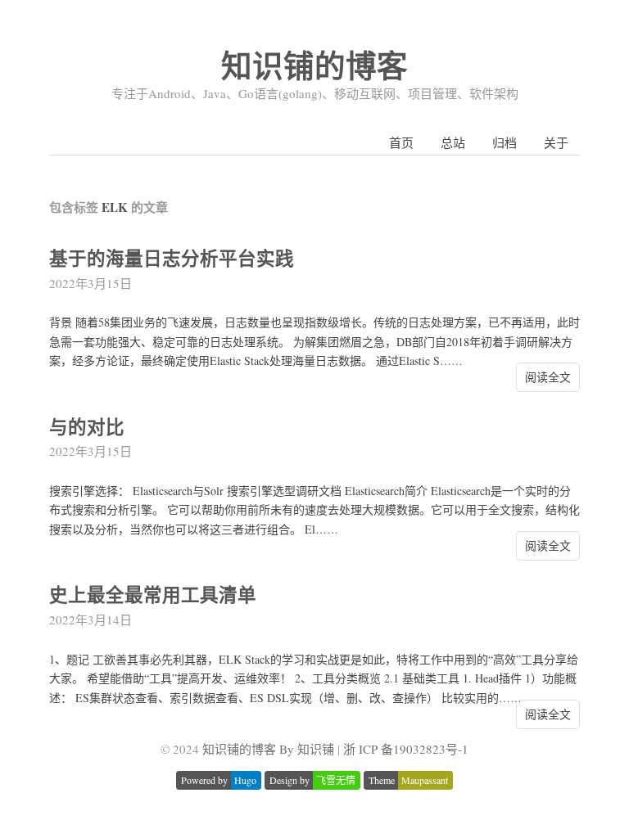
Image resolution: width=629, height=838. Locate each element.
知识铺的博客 (314, 65)
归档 (504, 142)
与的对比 (86, 426)
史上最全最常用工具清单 (152, 594)
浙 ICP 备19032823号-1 (405, 749)
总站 (453, 142)
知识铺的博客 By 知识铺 (268, 749)
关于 (556, 142)
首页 (401, 142)
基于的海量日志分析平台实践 (171, 258)
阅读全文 (548, 377)
